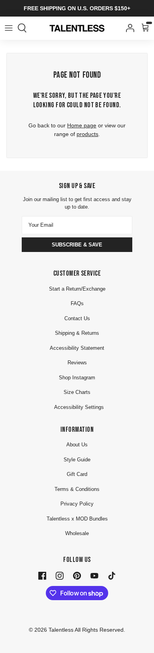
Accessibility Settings (79, 407)
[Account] (128, 28)
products (87, 134)
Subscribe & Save (77, 245)
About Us (77, 445)
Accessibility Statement (77, 348)
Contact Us (77, 318)
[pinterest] (77, 575)
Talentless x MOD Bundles (77, 519)
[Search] (26, 28)
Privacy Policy (77, 504)
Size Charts (77, 392)
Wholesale (77, 533)
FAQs (77, 303)
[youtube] (94, 575)
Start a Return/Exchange (77, 289)
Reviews (77, 363)
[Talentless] (77, 28)
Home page (81, 125)
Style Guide (77, 460)
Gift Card (77, 474)
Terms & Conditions (77, 489)
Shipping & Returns (77, 333)
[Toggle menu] (8, 28)
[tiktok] (111, 575)
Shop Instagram (77, 378)
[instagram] (59, 575)
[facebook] (42, 575)
